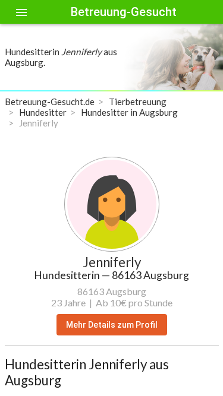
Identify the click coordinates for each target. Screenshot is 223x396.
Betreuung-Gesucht (124, 12)
